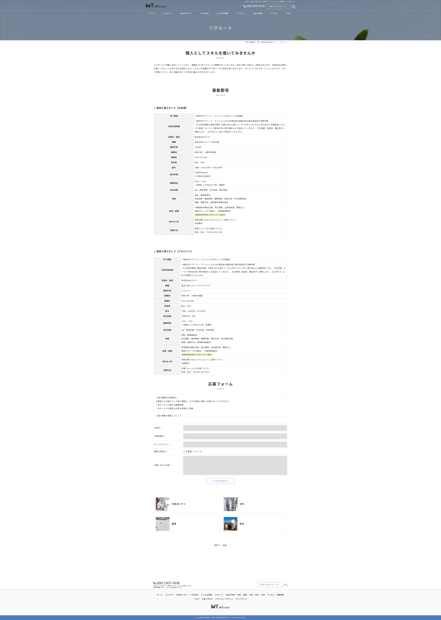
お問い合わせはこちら (278, 6)
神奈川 (217, 545)
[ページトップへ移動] (285, 585)
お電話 (189, 451)
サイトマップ (241, 599)
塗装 (225, 545)
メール (199, 451)
